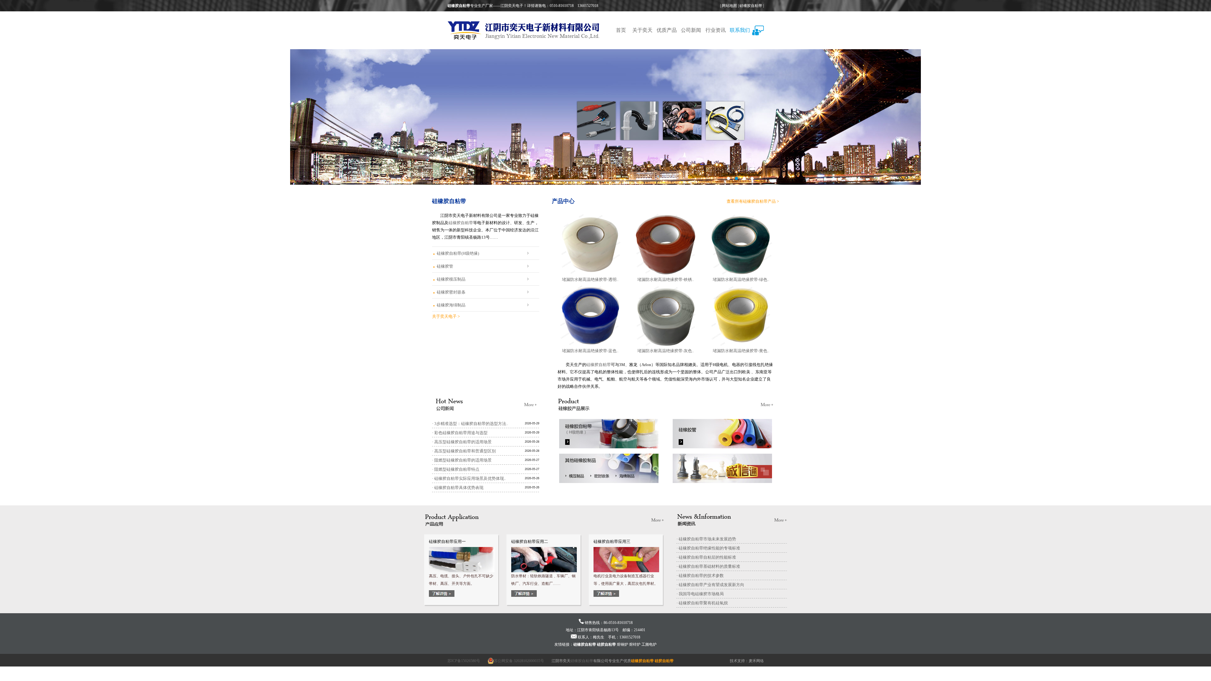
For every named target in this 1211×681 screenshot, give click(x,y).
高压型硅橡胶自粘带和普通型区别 (465, 451)
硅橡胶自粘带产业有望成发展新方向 (711, 584)
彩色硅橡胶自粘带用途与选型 (461, 432)
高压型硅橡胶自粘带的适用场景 (463, 441)
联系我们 (740, 30)
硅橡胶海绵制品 (451, 305)
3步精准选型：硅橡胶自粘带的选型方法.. (471, 423)
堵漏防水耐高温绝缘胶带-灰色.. (665, 350)
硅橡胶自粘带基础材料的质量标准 (709, 566)
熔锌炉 (635, 644)
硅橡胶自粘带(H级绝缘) (458, 253)
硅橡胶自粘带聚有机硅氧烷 (703, 603)
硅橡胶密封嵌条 (451, 292)
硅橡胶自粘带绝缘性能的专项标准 (709, 548)
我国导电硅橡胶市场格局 (701, 593)
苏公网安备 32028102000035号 (519, 661)
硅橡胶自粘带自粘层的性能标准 (707, 557)
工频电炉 (649, 644)
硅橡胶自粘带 (751, 5)
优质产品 (667, 30)
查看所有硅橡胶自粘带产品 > (753, 201)
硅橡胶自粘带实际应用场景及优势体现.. (470, 478)
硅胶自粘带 (606, 644)
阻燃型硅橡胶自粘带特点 (456, 469)
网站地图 (729, 5)
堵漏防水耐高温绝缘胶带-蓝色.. (590, 350)
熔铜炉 (622, 644)
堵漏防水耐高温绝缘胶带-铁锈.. (665, 279)
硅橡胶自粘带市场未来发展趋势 (707, 539)
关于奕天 (642, 30)
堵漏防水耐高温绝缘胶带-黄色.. (741, 350)
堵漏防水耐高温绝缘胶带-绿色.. (741, 279)
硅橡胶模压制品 (451, 279)
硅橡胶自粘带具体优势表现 (458, 487)
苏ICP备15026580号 (464, 661)
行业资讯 (715, 30)
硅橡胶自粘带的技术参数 (701, 575)
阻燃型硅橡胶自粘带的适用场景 (463, 460)
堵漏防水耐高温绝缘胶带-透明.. (590, 279)
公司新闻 (691, 30)
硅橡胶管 (445, 266)
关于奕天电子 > (446, 316)
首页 (621, 30)
